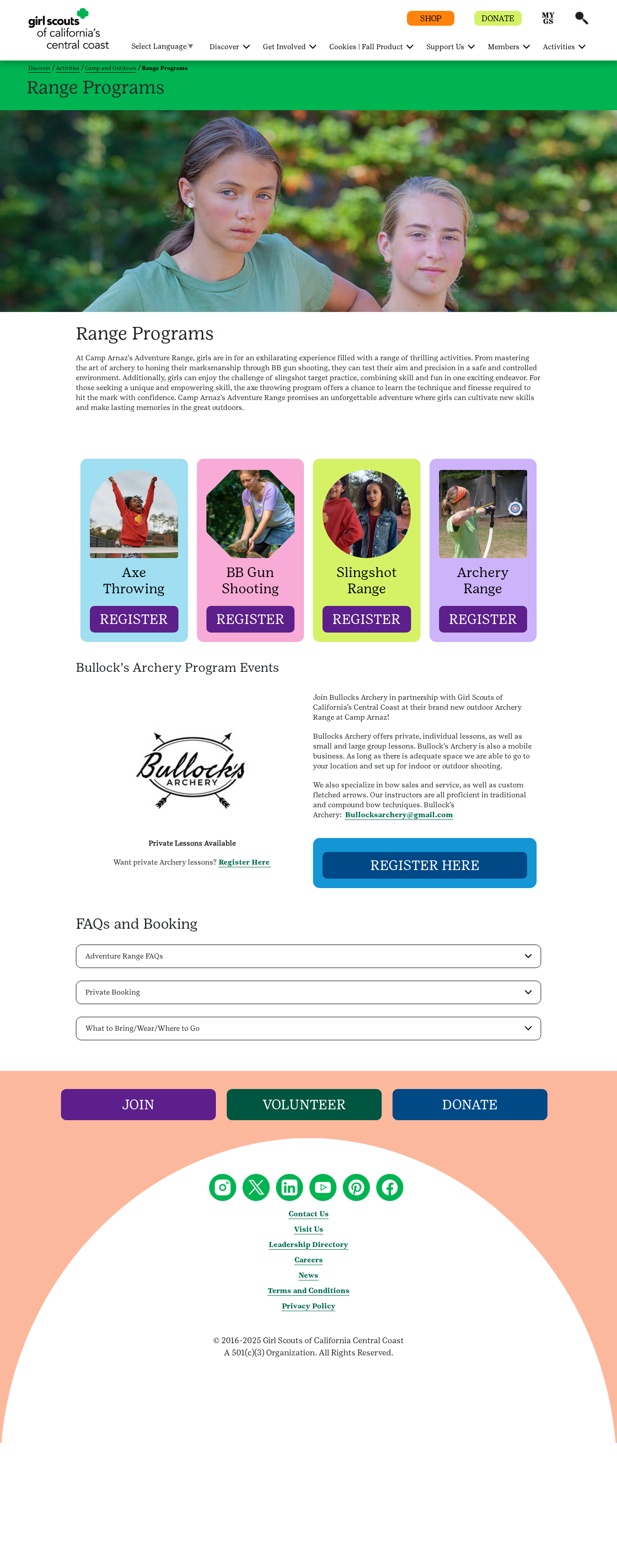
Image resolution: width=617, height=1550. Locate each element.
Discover (39, 68)
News (308, 1275)
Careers (308, 1260)
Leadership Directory (308, 1244)
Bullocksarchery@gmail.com (399, 814)
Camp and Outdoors (110, 68)
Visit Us (308, 1229)
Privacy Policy (309, 1306)
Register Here (245, 862)
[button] (548, 22)
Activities (67, 68)
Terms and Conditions (309, 1290)
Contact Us (309, 1214)
